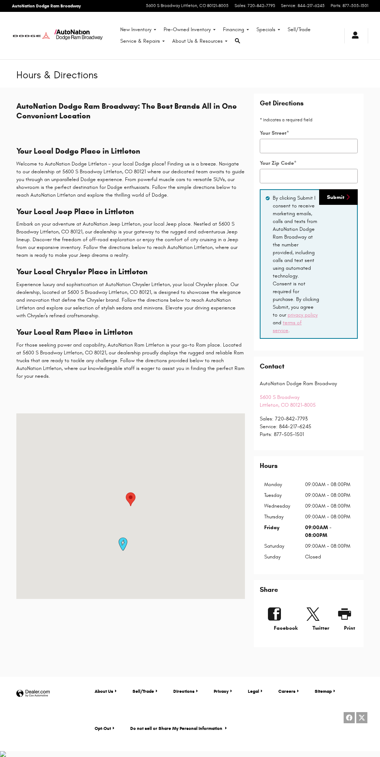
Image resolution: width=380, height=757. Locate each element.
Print (349, 628)
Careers (286, 691)
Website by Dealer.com (33, 694)
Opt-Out (103, 728)
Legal (253, 691)
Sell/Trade (299, 29)
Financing (233, 29)
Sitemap (323, 691)
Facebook (286, 628)
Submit (335, 197)
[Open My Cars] (353, 35)
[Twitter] (361, 717)
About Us (104, 691)
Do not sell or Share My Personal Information (176, 728)
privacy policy (303, 315)
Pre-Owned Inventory (187, 29)
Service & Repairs (140, 41)
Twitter (320, 628)
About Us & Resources (197, 41)
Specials (265, 29)
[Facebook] (349, 717)
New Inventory (135, 29)
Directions (183, 691)
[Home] (31, 35)
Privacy (221, 691)
